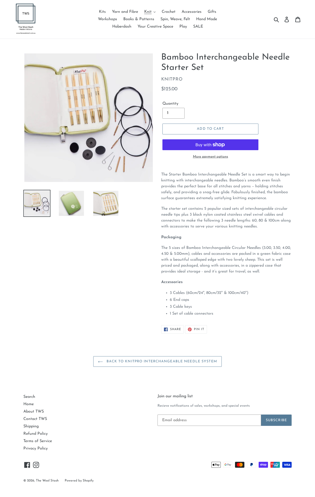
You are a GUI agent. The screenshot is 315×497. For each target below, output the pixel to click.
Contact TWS (35, 419)
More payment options (210, 157)
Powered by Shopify (79, 480)
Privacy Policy (35, 448)
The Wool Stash (47, 480)
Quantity (170, 104)
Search (29, 397)
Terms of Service (37, 441)
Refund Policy (35, 434)
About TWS (33, 412)
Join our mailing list (175, 396)
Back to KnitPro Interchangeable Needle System (161, 361)
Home (28, 404)
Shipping (31, 426)
